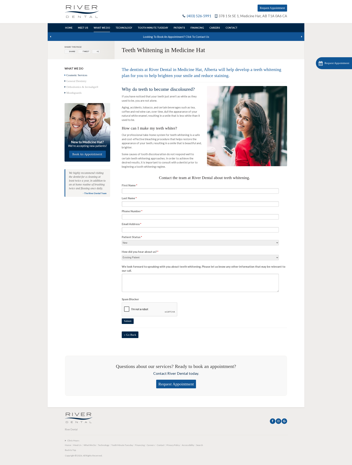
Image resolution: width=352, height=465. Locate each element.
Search (199, 445)
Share (72, 51)
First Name (129, 185)
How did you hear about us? (140, 251)
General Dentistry (76, 81)
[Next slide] (301, 36)
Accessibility (188, 445)
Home (68, 27)
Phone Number (132, 211)
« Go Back (130, 334)
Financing (197, 27)
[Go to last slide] (50, 36)
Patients (179, 27)
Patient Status (132, 237)
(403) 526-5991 (199, 16)
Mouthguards (74, 92)
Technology (123, 27)
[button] (334, 63)
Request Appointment (272, 8)
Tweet (85, 51)
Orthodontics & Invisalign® (82, 86)
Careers (214, 27)
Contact (231, 27)
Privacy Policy (173, 445)
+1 (98, 51)
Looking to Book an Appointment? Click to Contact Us (176, 36)
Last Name (129, 198)
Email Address (131, 224)
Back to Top (70, 450)
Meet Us (83, 27)
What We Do (102, 27)
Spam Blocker (130, 299)
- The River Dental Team (95, 193)
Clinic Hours (73, 440)
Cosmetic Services (76, 75)
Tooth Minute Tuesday (153, 27)
